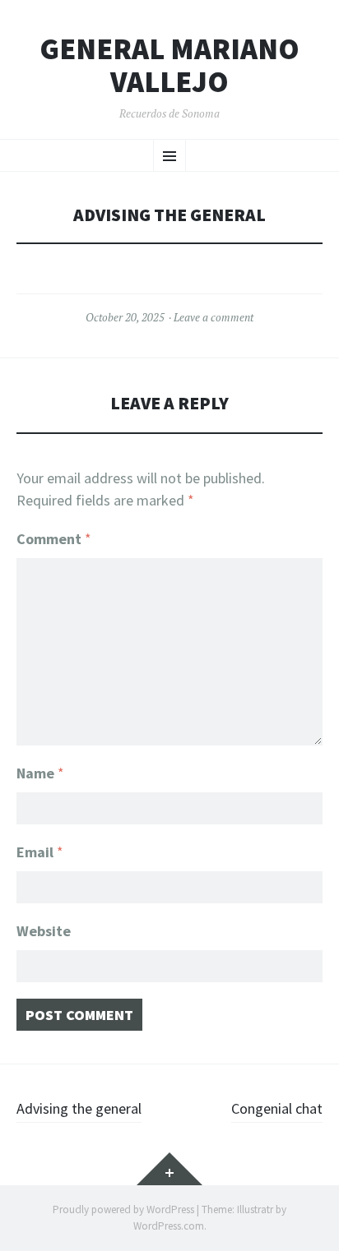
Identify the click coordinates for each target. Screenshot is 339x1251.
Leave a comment (213, 317)
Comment (53, 538)
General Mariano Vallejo (169, 65)
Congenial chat (277, 1108)
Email (39, 851)
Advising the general (79, 1108)
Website (43, 930)
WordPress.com (168, 1226)
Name (40, 773)
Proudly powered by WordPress (123, 1209)
